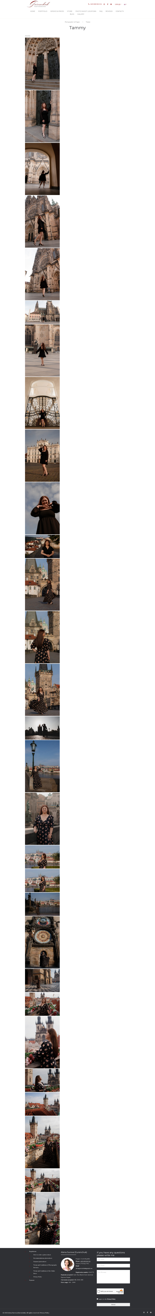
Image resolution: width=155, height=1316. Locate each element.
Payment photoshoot (39, 1261)
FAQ (100, 11)
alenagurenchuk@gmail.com (84, 1268)
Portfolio (42, 11)
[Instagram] (104, 4)
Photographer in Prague (72, 22)
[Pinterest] (111, 4)
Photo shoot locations (86, 11)
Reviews (109, 11)
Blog (72, 14)
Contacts (120, 11)
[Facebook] (108, 4)
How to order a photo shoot (42, 1255)
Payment (31, 1280)
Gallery (80, 14)
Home (32, 11)
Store (69, 11)
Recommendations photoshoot (42, 1258)
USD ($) (118, 4)
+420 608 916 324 (95, 4)
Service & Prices (57, 11)
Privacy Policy (37, 1277)
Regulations (32, 1251)
